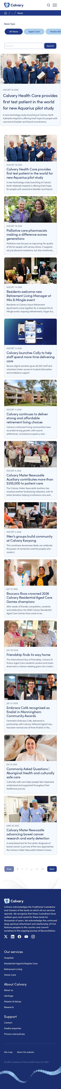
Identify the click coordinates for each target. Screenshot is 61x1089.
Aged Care (34, 31)
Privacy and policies (14, 1033)
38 (42, 868)
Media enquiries (12, 1028)
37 (37, 868)
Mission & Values (12, 1001)
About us (8, 990)
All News (13, 31)
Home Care (10, 974)
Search (50, 45)
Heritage (8, 995)
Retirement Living (13, 969)
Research (9, 1007)
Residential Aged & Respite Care (21, 963)
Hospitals (9, 957)
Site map (8, 1052)
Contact (8, 1022)
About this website (25, 1052)
